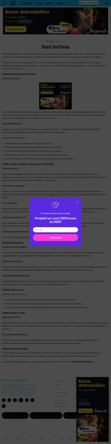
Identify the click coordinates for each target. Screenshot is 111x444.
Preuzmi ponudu (55, 237)
